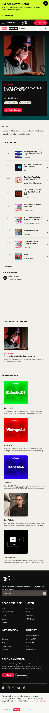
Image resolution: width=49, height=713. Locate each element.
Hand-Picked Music (11, 103)
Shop (27, 646)
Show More (7, 267)
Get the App (8, 15)
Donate (42, 23)
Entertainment (7, 612)
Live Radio (29, 608)
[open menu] (3, 22)
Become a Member (32, 635)
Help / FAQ (6, 642)
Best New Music (25, 103)
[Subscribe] (44, 593)
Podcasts (29, 615)
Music (27, 612)
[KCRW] (6, 581)
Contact (5, 650)
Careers (5, 639)
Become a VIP (30, 639)
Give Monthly (22, 675)
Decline (5, 710)
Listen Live (11, 23)
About (4, 635)
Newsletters (6, 646)
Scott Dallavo (8, 353)
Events (4, 622)
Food (4, 615)
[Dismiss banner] (45, 3)
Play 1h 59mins (14, 110)
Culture (5, 619)
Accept (16, 710)
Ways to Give (30, 642)
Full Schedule (30, 619)
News (4, 608)
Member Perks (30, 650)
